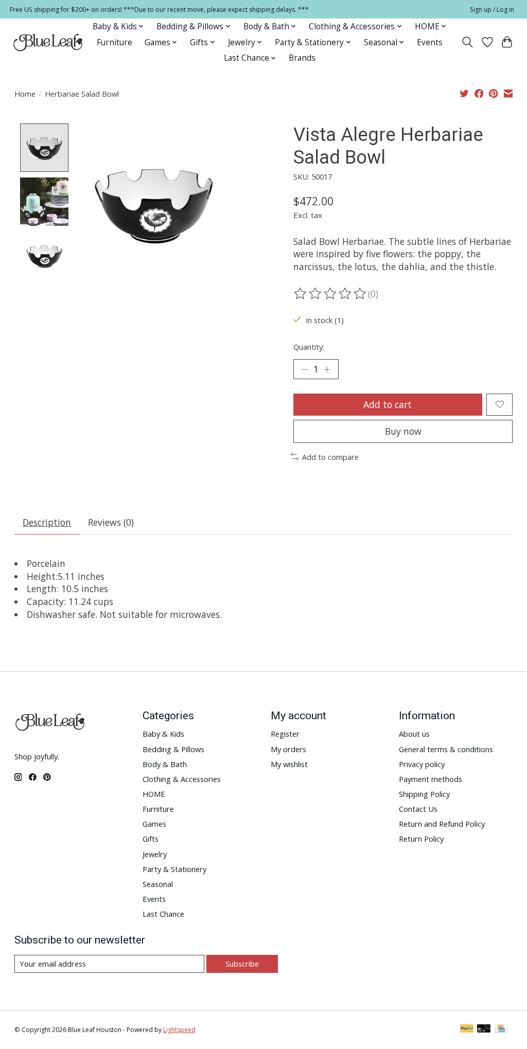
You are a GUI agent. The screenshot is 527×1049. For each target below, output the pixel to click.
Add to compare (330, 457)
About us (414, 733)
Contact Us (418, 809)
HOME (154, 794)
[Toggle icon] (467, 42)
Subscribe (242, 963)
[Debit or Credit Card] (483, 1029)
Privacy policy (422, 764)
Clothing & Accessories (182, 779)
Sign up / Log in (492, 9)
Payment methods (430, 779)
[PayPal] (466, 1029)
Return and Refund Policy (442, 824)
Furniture (114, 42)
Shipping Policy (424, 794)
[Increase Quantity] (327, 369)
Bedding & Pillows (173, 749)
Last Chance (163, 914)
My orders (288, 749)
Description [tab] (47, 522)
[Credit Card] (501, 1029)
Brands (302, 57)
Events (430, 42)
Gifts (151, 838)
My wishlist (289, 764)
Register (285, 733)
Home (25, 93)
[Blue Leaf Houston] (48, 42)
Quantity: (308, 347)
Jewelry (155, 854)
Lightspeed (179, 1029)
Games (154, 824)
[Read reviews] (330, 293)
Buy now (403, 431)
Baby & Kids (163, 733)
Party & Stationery (174, 869)
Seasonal (158, 884)
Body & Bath (165, 764)
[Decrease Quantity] (304, 369)
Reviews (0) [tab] (111, 522)
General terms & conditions (446, 749)
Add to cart (387, 404)
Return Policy (421, 838)
